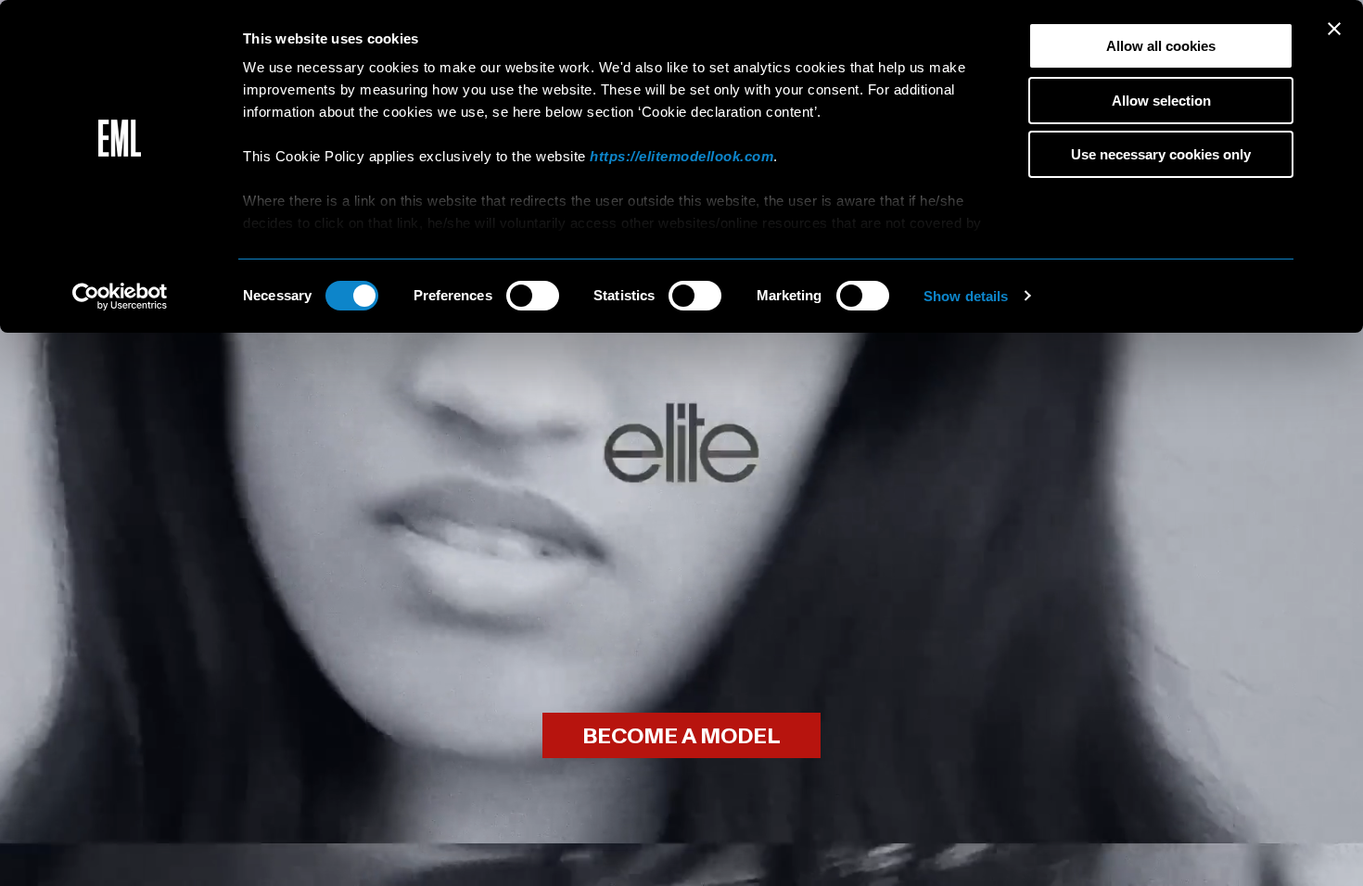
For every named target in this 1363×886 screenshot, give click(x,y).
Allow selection (1161, 100)
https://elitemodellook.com (681, 156)
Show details (966, 296)
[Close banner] (1334, 28)
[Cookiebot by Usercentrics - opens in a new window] (120, 296)
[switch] (532, 295)
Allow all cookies (1161, 46)
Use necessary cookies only (1161, 154)
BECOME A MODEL (681, 736)
